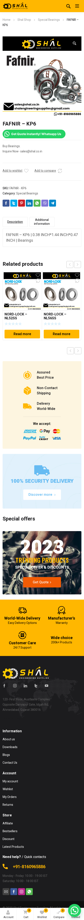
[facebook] (4, 685)
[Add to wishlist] (26, 171)
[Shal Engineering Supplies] (15, 6)
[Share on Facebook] (6, 203)
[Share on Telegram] (52, 203)
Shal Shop (24, 20)
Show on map (12, 718)
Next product (78, 350)
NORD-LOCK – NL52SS (16, 316)
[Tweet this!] (13, 203)
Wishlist (42, 914)
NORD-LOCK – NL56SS (55, 316)
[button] (74, 43)
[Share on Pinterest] (21, 203)
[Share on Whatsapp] (37, 203)
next (77, 264)
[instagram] (14, 685)
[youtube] (46, 685)
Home (7, 20)
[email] (6, 891)
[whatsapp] (29, 891)
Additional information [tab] (42, 222)
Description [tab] (15, 222)
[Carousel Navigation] (73, 264)
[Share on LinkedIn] (29, 203)
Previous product (70, 350)
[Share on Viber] (44, 203)
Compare (58, 914)
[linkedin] (25, 685)
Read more (22, 334)
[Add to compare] (60, 171)
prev (69, 264)
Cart (26, 914)
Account (8, 917)
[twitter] (36, 685)
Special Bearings (49, 20)
